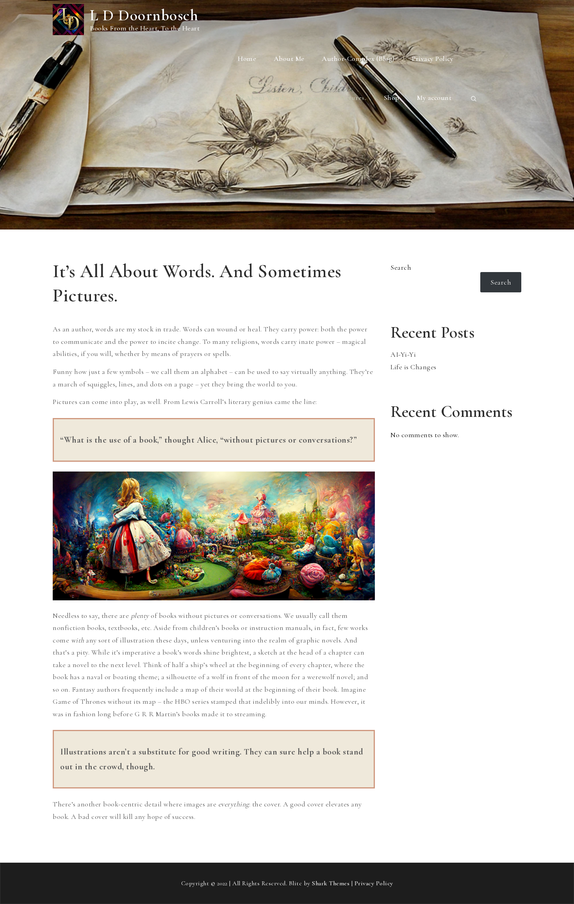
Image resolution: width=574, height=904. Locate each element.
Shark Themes (331, 883)
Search (400, 267)
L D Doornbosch (144, 15)
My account (434, 97)
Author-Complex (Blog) (358, 58)
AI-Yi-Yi (403, 354)
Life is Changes (413, 367)
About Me (289, 58)
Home (247, 58)
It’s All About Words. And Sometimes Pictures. (295, 97)
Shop (391, 97)
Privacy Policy (432, 58)
